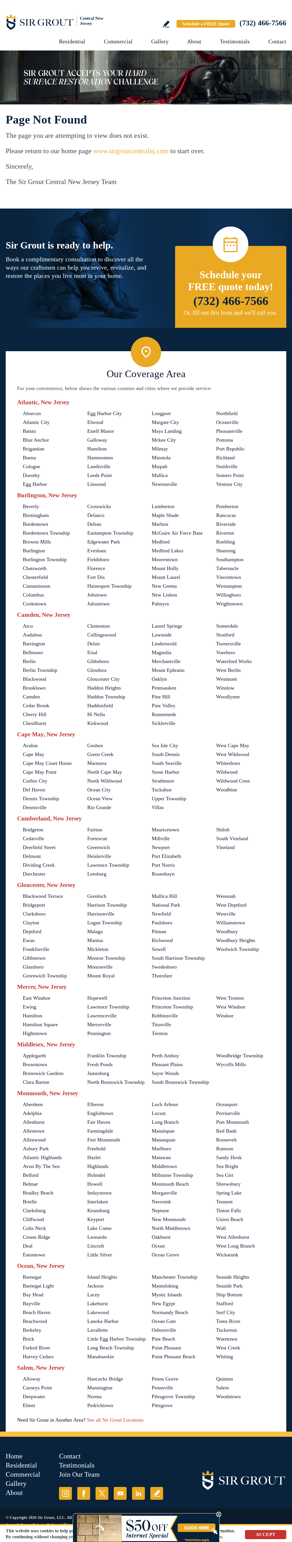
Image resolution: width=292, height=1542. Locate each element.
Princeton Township (172, 1007)
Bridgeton (33, 829)
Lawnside (162, 635)
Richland (225, 457)
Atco (28, 626)
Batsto (29, 431)
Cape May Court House (47, 763)
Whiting (224, 1356)
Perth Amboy (165, 1055)
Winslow (225, 688)
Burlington (34, 550)
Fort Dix (96, 577)
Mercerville (99, 1024)
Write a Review (166, 24)
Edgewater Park (103, 542)
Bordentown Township (46, 533)
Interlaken (97, 1202)
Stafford (224, 1303)
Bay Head (33, 1295)
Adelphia (32, 1113)
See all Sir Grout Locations (115, 1420)
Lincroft (95, 1246)
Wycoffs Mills (231, 1064)
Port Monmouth (232, 1122)
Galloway (97, 440)
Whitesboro (228, 763)
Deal (28, 1246)
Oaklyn (159, 679)
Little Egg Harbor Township (116, 1339)
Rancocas (226, 515)
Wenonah (226, 896)
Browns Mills (37, 542)
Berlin (29, 661)
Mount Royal (101, 976)
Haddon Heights (104, 688)
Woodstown (228, 1396)
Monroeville (100, 967)
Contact (277, 41)
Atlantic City (36, 422)
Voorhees (225, 652)
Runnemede (164, 714)
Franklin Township (106, 1055)
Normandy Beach (170, 1312)
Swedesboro (164, 967)
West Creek (228, 1348)
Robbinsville (165, 1015)
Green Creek (100, 754)
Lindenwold (164, 643)
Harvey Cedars (38, 1356)
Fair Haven (98, 1122)
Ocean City (99, 790)
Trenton (160, 1033)
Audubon (32, 635)
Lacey (93, 1295)
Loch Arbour (165, 1104)
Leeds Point (99, 475)
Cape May (33, 754)
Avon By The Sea (41, 1166)
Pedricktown (100, 1405)
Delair (93, 643)
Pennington (99, 1033)
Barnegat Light (38, 1286)
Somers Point (230, 475)
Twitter (102, 1493)
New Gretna (164, 586)
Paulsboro (162, 922)
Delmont (32, 856)
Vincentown (228, 577)
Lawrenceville (102, 1015)
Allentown (33, 1131)
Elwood (95, 422)
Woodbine (226, 790)
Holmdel (96, 1175)
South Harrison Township (178, 958)
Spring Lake (229, 1193)
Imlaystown (99, 1193)
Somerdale (227, 626)
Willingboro (228, 595)
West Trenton (230, 998)
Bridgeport (34, 905)
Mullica (160, 475)
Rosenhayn (163, 874)
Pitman (159, 931)
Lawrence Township (108, 865)
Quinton (224, 1379)
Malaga (95, 931)
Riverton (225, 533)
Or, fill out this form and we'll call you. (231, 312)
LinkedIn (138, 1493)
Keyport (95, 1219)
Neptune (160, 1210)
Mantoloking (165, 1286)
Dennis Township (41, 798)
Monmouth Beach (170, 1184)
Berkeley (32, 1330)
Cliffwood (33, 1219)
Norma (94, 1396)
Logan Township (104, 922)
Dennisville (34, 807)
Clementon (98, 626)
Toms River (228, 1321)
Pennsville (162, 1388)
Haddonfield (100, 705)
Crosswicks (99, 506)
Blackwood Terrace (43, 896)
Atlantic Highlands (42, 1157)
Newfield (161, 914)
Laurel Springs (167, 626)
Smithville (227, 466)
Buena (29, 457)
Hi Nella (96, 714)
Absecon (32, 413)
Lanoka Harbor (103, 1321)
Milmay (160, 449)
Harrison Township (107, 905)
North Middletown (171, 1228)
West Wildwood (232, 754)
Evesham (96, 550)
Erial (92, 652)
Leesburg (96, 874)
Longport (161, 413)
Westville (226, 914)
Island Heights (102, 1277)
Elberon (95, 1104)
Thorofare (162, 976)
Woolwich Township (237, 949)
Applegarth (34, 1055)
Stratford (225, 635)
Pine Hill (161, 697)
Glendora (96, 670)
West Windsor (230, 1007)
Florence (96, 568)
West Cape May (232, 745)
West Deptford (231, 905)
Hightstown (35, 1033)
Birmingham (36, 515)
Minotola (161, 457)
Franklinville (36, 949)
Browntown (35, 1064)
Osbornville (164, 1330)
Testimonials (235, 41)
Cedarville (33, 838)
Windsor (225, 1015)
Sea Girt (224, 1175)
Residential (72, 41)
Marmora (96, 763)
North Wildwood (104, 781)
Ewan (29, 940)
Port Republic (230, 449)
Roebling (225, 542)
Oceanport (227, 1104)
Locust (159, 1113)
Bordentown (35, 524)
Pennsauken (164, 688)
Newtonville (164, 484)
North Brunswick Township (116, 1082)
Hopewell (97, 998)
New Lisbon (164, 595)
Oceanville (227, 422)
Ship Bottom (229, 1295)
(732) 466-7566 (263, 23)
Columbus (33, 595)
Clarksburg (34, 1210)
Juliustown (98, 604)
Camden (31, 697)
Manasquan (163, 1140)
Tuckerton (226, 1330)
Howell (94, 1184)
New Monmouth (169, 1219)
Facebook (83, 1493)
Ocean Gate (164, 1321)
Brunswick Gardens (43, 1073)
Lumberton (163, 506)
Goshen (95, 745)
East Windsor (36, 998)
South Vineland (232, 838)
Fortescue (97, 838)
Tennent (224, 1202)
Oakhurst (161, 1237)
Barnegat (32, 1277)
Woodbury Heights (235, 940)
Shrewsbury (228, 1184)
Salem (222, 1388)
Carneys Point (37, 1388)
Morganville (164, 1193)
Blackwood (34, 679)
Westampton (229, 586)
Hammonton (100, 457)
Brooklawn (34, 688)
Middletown (164, 1166)
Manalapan (163, 1131)
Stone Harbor (165, 772)
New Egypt (163, 1303)
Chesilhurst (34, 723)
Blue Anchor (36, 440)
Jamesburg (98, 1073)
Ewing (29, 1007)
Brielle (30, 1202)
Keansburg (98, 1210)
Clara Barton (36, 1082)
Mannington (99, 1388)
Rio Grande (99, 807)
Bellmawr (33, 652)
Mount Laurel (166, 577)
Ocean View (100, 798)
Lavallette (97, 1330)
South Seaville (167, 763)
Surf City (225, 1312)
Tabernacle (227, 568)
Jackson (95, 1286)
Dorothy (31, 475)
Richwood (162, 940)
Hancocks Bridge (105, 1379)
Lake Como (99, 1228)
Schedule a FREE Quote (206, 23)
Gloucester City (103, 679)
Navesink (161, 1202)
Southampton (230, 559)
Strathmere (163, 781)
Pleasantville (229, 431)
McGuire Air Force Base (177, 533)
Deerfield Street (39, 847)
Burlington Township (45, 559)
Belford (30, 1175)
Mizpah (159, 466)
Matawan (161, 1157)
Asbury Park (36, 1148)
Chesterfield (35, 577)
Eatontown (34, 1255)
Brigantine (33, 449)
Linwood (96, 484)
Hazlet (94, 1157)
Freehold (96, 1148)
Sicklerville (163, 723)
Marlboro (161, 1148)
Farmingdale (100, 1131)
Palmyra (160, 604)
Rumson (224, 1148)
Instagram (65, 1493)
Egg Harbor (35, 484)
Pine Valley (163, 705)
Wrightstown (229, 604)
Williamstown (230, 922)
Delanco (95, 515)
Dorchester (34, 874)
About (194, 41)
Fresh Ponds (100, 1064)
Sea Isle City (165, 745)
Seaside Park (229, 1286)
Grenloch (96, 896)
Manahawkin (100, 1356)
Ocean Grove (165, 1255)
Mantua (95, 940)
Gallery (160, 41)
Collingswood (101, 635)
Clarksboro (34, 914)
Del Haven (34, 790)
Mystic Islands (167, 1295)
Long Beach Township (110, 1348)
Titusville (161, 1024)
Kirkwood (97, 723)
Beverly (31, 506)
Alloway (31, 1379)
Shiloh (223, 829)
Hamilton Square (40, 1024)
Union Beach (229, 1219)
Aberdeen (33, 1104)
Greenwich (98, 847)
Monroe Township (106, 958)
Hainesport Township (109, 586)
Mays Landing (167, 431)
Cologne (31, 466)
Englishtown (100, 1113)
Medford (161, 542)
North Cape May (104, 772)
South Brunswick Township (180, 1082)
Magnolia (161, 652)
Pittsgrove (162, 1405)
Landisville (98, 466)
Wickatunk (227, 1255)
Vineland (225, 847)
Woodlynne (228, 697)
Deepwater (34, 1396)
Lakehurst (97, 1303)
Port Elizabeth (166, 856)
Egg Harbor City (104, 413)
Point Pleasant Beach (173, 1356)
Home (14, 1456)
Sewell (159, 949)
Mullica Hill (164, 896)
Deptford (32, 931)
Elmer (29, 1405)
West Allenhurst (232, 1237)
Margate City (165, 422)
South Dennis (166, 754)
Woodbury (227, 931)
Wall (221, 1228)
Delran (94, 524)
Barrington (34, 643)
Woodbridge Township (239, 1055)
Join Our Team (79, 1474)
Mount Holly (165, 568)
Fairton (94, 829)
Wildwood (227, 772)
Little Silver (99, 1255)
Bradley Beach (38, 1193)
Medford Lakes (167, 550)
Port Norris (163, 865)
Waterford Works (234, 661)
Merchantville (166, 661)
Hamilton (97, 449)
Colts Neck (34, 1228)
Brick (28, 1339)
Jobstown (97, 595)
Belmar (30, 1184)
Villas (158, 807)
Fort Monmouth (103, 1140)
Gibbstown (34, 958)
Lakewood (98, 1312)
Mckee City (164, 440)
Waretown (226, 1339)
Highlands (97, 1166)
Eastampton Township (110, 533)
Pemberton (227, 506)
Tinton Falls (228, 1210)
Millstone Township (172, 1175)
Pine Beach (163, 1339)
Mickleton (97, 949)
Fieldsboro (98, 559)
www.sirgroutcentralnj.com (131, 151)
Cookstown (34, 604)
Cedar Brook (36, 705)
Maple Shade (165, 515)
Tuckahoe (162, 790)
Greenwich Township (45, 976)
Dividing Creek (39, 865)
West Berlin (228, 670)
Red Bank (226, 1131)
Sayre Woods (165, 1073)
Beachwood (35, 1321)
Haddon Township (106, 697)
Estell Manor (100, 431)
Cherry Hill (34, 714)
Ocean (158, 1246)
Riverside (226, 524)
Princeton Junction (171, 998)
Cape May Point (39, 772)
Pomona (224, 440)
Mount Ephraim (168, 670)
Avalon (30, 745)
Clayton (31, 922)
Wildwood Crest (233, 781)
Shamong (226, 550)
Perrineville (228, 1113)
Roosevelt (226, 1140)
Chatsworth (34, 568)
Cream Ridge (36, 1237)
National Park (166, 905)
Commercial (118, 41)
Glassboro (33, 967)
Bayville (31, 1303)
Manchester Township (174, 1277)
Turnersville (228, 643)
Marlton (160, 524)
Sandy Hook (229, 1157)
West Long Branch (235, 1246)
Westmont (226, 679)
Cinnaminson (36, 586)
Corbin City (35, 781)
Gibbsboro (98, 661)
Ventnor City (229, 484)
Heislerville (99, 856)
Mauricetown (165, 829)
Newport (161, 847)
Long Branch (165, 1122)
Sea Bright (227, 1166)
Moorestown (165, 559)
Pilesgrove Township (173, 1396)
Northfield (227, 413)
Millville (161, 838)
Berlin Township (40, 670)
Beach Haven (36, 1312)
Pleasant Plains (167, 1064)
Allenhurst (33, 1122)
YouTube (120, 1493)
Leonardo (97, 1237)
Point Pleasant (166, 1348)
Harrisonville (100, 914)
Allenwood (34, 1140)
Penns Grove (165, 1379)
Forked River (36, 1348)
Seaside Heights (232, 1277)
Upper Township (169, 798)
